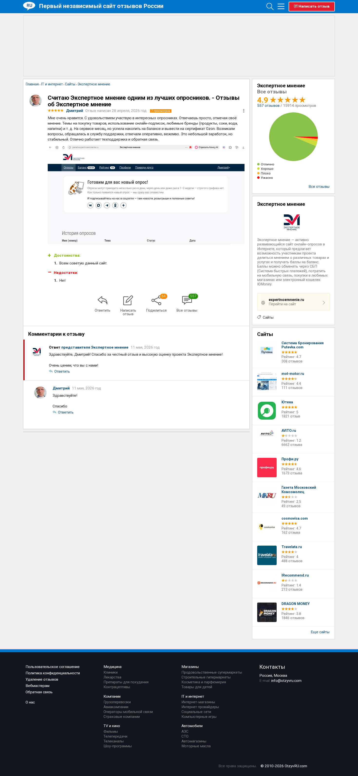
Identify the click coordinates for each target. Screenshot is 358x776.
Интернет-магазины (198, 702)
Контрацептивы (117, 687)
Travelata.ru (292, 547)
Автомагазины (193, 741)
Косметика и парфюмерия (203, 682)
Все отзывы (319, 186)
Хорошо (267, 169)
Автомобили (192, 726)
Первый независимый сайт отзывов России (101, 5)
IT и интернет (192, 696)
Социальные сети (196, 712)
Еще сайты (320, 632)
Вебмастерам (37, 686)
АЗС (184, 731)
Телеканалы (114, 741)
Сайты (268, 317)
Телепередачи (115, 736)
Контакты (272, 667)
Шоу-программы (118, 746)
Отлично (267, 164)
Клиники (111, 672)
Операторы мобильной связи (128, 712)
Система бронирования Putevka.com (303, 345)
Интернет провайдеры (200, 707)
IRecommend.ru (295, 575)
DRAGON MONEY (296, 604)
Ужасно (267, 178)
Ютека (287, 402)
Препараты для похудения (126, 682)
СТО (184, 736)
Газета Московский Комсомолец (299, 490)
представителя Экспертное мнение (95, 347)
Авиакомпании (116, 707)
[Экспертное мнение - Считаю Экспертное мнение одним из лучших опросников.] (146, 194)
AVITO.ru (289, 431)
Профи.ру (290, 459)
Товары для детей (196, 687)
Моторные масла (196, 746)
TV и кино (112, 726)
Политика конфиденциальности (53, 673)
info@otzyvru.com (286, 680)
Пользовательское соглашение (53, 667)
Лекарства (112, 677)
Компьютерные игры (199, 716)
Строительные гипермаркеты (206, 677)
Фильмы (111, 731)
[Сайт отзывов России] (31, 6)
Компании (112, 696)
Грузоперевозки (117, 702)
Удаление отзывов (42, 679)
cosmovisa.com (295, 518)
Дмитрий (62, 388)
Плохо (266, 173)
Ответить (62, 371)
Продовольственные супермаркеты (211, 672)
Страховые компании (122, 716)
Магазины (190, 667)
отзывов (268, 105)
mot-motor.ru (293, 374)
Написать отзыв (314, 6)
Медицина (113, 667)
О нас (30, 702)
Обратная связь (39, 692)
